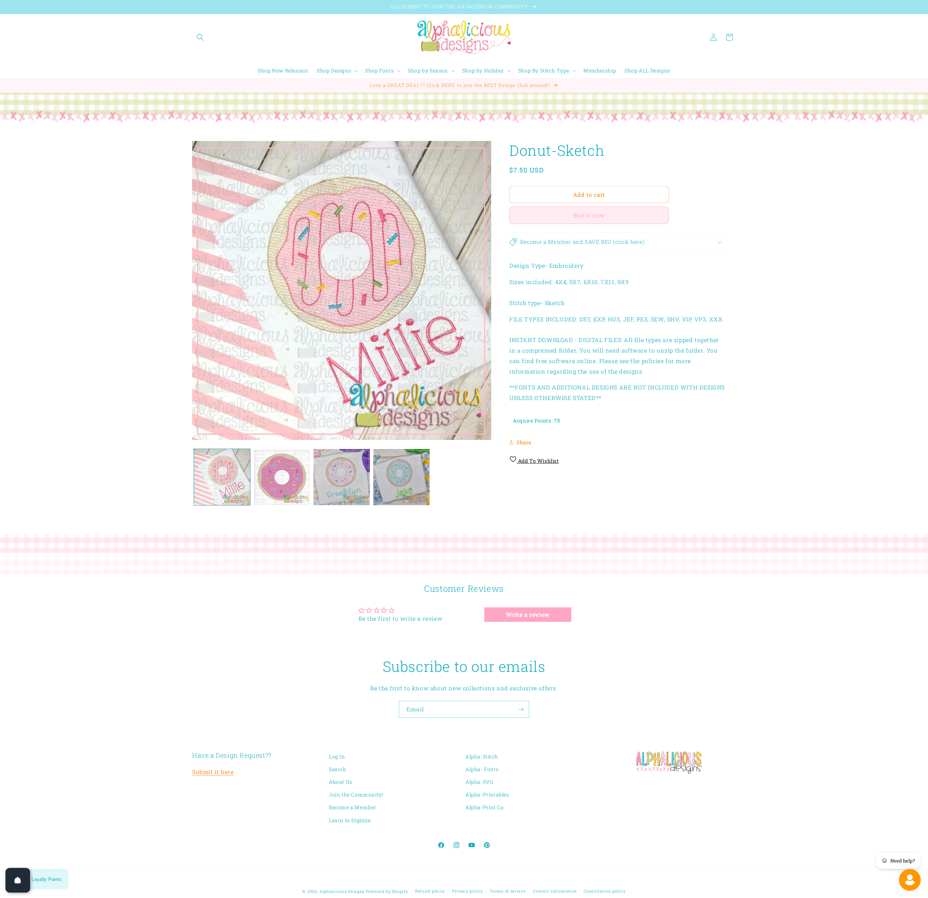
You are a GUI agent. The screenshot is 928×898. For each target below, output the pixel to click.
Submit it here (212, 772)
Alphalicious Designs (341, 891)
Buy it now (589, 215)
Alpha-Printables (487, 794)
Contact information (554, 891)
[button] (200, 37)
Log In (337, 756)
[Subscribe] (521, 709)
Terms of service (508, 891)
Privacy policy (467, 891)
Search (338, 769)
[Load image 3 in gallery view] (342, 477)
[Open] (17, 880)
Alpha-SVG (479, 782)
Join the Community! (356, 794)
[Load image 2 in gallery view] (282, 477)
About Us (340, 782)
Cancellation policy (604, 891)
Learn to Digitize (349, 820)
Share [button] (524, 441)
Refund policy (430, 891)
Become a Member (352, 807)
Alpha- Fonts (481, 769)
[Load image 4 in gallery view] (401, 477)
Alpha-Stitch (481, 756)
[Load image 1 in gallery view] (222, 477)
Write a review (527, 614)
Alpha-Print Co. (485, 807)
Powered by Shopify (387, 891)
